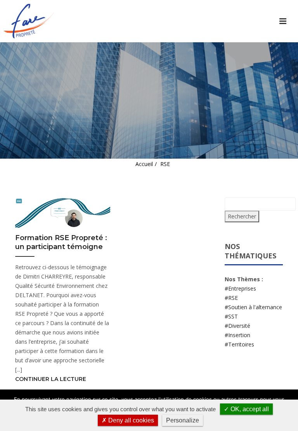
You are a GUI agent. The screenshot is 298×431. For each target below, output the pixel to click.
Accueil (144, 164)
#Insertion (237, 335)
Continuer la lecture (50, 379)
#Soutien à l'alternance (253, 307)
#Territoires (239, 344)
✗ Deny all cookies (128, 420)
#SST (231, 316)
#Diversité (237, 325)
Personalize (182, 420)
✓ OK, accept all (246, 409)
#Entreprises (240, 288)
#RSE (231, 297)
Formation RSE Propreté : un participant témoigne (61, 242)
